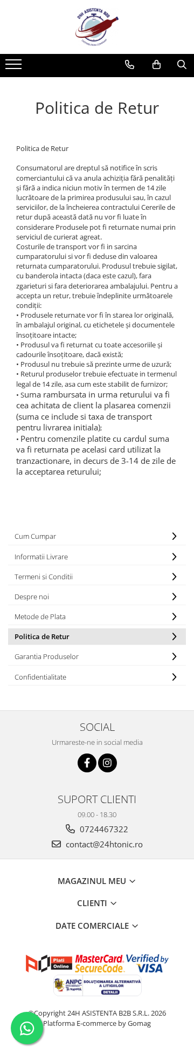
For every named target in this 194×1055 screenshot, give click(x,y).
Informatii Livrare (41, 556)
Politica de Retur (42, 636)
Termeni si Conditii (44, 576)
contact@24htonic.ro (103, 844)
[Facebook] (87, 762)
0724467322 (103, 829)
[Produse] (14, 67)
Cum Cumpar (35, 536)
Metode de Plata (40, 616)
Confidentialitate (40, 677)
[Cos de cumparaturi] (156, 65)
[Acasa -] (97, 27)
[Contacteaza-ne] (129, 65)
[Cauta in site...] (182, 65)
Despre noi (32, 596)
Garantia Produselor (47, 656)
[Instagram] (107, 762)
